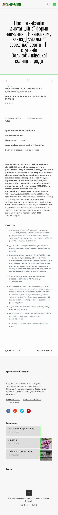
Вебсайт (29, 501)
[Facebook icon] (25, 505)
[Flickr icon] (30, 505)
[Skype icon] (22, 505)
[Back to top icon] (29, 493)
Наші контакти (13, 399)
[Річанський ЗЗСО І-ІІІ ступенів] (11, 4)
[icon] (33, 505)
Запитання (14, 402)
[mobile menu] (54, 4)
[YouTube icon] (27, 505)
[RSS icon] (36, 505)
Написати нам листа (32, 399)
